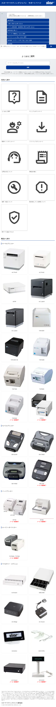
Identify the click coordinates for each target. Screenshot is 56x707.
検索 (28, 67)
